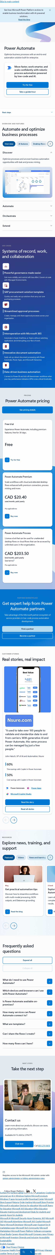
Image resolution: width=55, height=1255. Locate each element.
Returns (15, 1202)
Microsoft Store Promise (43, 1202)
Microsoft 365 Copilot (32, 1221)
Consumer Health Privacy (11, 1250)
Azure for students (15, 1215)
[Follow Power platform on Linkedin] (28, 1191)
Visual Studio (5, 1234)
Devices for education (29, 1205)
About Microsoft (26, 1234)
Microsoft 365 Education (22, 1208)
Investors (15, 1237)
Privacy (41, 1250)
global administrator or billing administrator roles (24, 1178)
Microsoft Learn (31, 1224)
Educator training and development (15, 1211)
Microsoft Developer (14, 1224)
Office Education (41, 1208)
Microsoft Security (19, 1218)
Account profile (21, 1199)
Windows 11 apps (7, 1199)
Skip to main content (9, 1)
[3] (4, 1171)
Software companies (42, 1231)
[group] (27, 740)
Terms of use (12, 1253)
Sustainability (5, 1240)
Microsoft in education (9, 1205)
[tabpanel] (27, 191)
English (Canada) (7, 1243)
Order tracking (26, 1202)
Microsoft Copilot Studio (21, 794)
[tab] (9, 143)
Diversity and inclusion (29, 1237)
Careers (15, 1234)
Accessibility (44, 1237)
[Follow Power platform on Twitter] (34, 1191)
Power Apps (36, 788)
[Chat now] (23, 1251)
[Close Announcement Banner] (49, 10)
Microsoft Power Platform (22, 1231)
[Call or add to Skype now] (30, 1251)
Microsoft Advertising (13, 1221)
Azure (29, 1218)
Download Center (36, 1199)
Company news (40, 1234)
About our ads (35, 1253)
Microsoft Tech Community (27, 1227)
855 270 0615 (44, 1145)
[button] (27, 112)
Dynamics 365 (39, 1218)
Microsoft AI (5, 1218)
